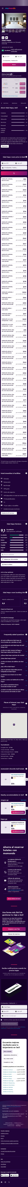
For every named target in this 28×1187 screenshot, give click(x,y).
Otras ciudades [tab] (7, 1051)
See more (23, 800)
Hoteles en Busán (7, 1074)
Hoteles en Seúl (19, 1124)
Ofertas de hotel (8, 1122)
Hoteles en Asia (17, 1122)
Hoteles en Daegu (7, 1078)
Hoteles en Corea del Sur (8, 1124)
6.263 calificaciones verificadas (16, 50)
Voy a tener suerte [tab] (8, 1058)
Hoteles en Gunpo (7, 1076)
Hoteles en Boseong (8, 1091)
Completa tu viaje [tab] (8, 1062)
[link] (18, 812)
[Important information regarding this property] (26, 592)
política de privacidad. (15, 1028)
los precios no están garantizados (14, 1106)
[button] (2, 8)
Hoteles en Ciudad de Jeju (9, 1072)
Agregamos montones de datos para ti (13, 1114)
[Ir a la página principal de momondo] (10, 8)
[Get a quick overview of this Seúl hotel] (26, 108)
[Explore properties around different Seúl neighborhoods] (26, 795)
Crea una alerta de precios (14, 890)
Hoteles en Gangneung (8, 1083)
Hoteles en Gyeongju (8, 1080)
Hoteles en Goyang (8, 1089)
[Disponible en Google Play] (5, 1175)
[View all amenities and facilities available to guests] (26, 473)
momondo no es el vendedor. (10, 1111)
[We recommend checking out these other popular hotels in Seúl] (26, 769)
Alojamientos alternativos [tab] (10, 1055)
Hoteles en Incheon (8, 1069)
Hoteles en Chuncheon (8, 1085)
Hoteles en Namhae (8, 1087)
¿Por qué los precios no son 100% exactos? (11, 1116)
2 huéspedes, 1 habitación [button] (10, 60)
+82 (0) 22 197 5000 (7, 47)
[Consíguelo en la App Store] (14, 1175)
